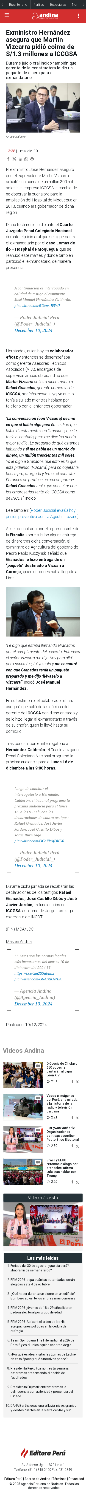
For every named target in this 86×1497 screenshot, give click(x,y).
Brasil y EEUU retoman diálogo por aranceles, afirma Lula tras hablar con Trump (62, 1167)
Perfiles (38, 4)
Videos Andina (23, 1050)
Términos (59, 1479)
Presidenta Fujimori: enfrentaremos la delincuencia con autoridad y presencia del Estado (42, 1391)
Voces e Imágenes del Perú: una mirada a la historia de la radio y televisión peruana (62, 1103)
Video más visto (43, 1197)
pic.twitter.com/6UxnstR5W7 (37, 305)
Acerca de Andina (37, 1479)
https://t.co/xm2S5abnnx (34, 973)
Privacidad (76, 1479)
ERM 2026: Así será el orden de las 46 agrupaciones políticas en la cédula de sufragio (39, 1326)
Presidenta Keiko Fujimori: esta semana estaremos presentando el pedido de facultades (40, 1373)
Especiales (58, 4)
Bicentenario (18, 4)
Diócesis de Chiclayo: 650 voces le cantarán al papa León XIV (62, 1069)
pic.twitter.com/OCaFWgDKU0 (39, 841)
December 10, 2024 (33, 330)
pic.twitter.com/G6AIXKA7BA (37, 979)
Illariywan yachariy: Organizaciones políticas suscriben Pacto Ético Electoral (63, 1133)
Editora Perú (13, 1479)
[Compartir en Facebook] (72, 1081)
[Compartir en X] (77, 1081)
